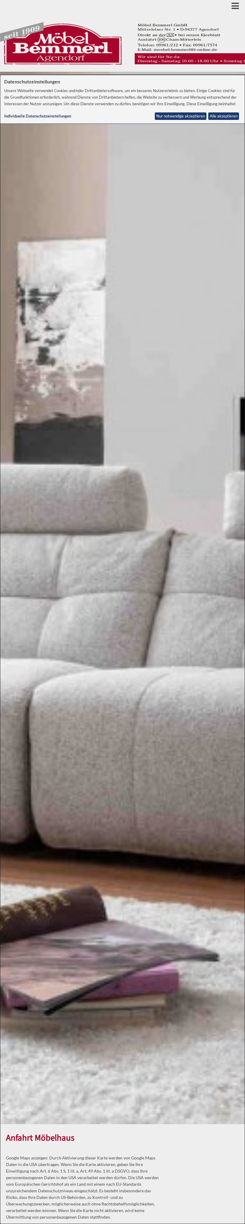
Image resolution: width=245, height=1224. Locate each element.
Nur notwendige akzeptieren (180, 116)
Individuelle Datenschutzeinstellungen (37, 116)
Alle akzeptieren (224, 116)
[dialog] (122, 649)
